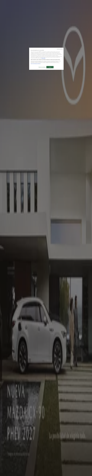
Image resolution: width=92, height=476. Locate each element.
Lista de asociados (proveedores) (36, 63)
